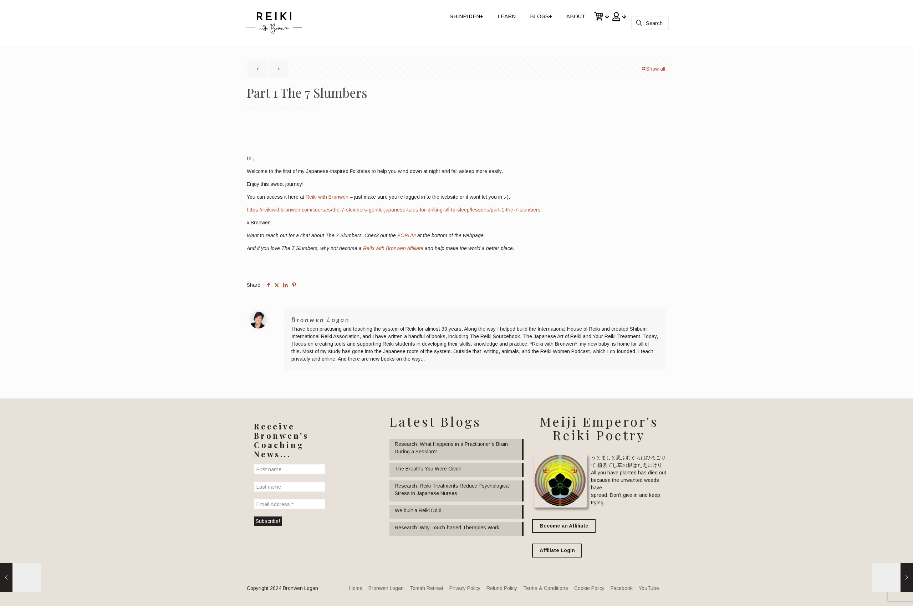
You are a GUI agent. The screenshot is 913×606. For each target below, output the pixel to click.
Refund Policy (501, 588)
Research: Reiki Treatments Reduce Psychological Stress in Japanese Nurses (452, 489)
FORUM (406, 235)
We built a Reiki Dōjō (418, 510)
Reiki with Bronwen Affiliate (393, 248)
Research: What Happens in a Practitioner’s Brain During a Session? (451, 447)
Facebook (622, 588)
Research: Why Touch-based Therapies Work (447, 527)
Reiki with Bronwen (327, 197)
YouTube (649, 588)
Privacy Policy (464, 588)
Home (355, 588)
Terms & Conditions (545, 588)
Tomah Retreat (426, 588)
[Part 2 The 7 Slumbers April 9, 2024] (892, 577)
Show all (655, 69)
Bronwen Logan (301, 108)
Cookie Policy (589, 588)
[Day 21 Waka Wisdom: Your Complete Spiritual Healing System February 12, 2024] (20, 577)
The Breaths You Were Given (428, 469)
